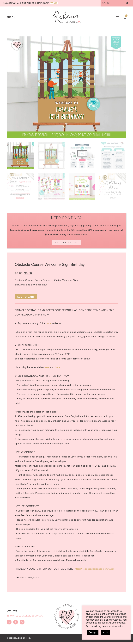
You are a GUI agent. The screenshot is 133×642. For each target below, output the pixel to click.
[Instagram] (9, 622)
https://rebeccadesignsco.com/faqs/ (94, 569)
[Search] (127, 3)
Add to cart (26, 297)
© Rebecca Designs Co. (19, 638)
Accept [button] (105, 632)
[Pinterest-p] (22, 622)
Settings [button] (93, 632)
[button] (117, 17)
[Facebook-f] (15, 622)
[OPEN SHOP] (15, 17)
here (48, 323)
